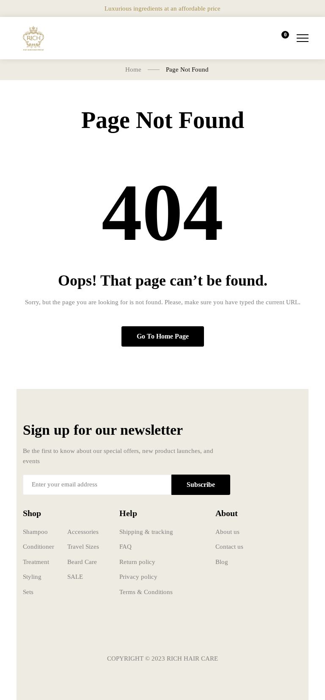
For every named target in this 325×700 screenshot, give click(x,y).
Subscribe (201, 484)
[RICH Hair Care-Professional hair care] (33, 38)
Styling (32, 576)
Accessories (83, 531)
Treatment (36, 561)
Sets (28, 592)
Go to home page (163, 336)
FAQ (125, 546)
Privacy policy (138, 576)
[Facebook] (137, 633)
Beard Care (82, 561)
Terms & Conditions (146, 592)
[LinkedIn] (188, 633)
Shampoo (35, 531)
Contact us (229, 546)
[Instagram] (162, 633)
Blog (221, 561)
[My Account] (256, 38)
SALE (75, 576)
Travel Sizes (83, 546)
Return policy (137, 561)
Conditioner (38, 546)
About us (227, 531)
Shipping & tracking (146, 531)
